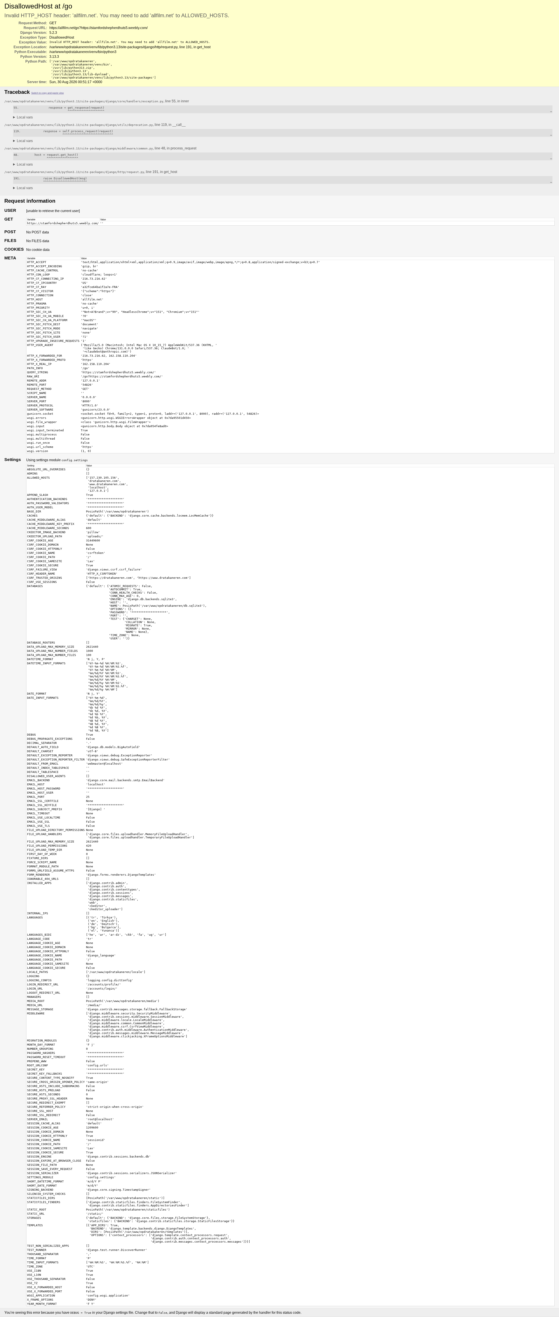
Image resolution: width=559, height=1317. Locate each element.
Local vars (25, 117)
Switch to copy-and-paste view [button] (47, 93)
